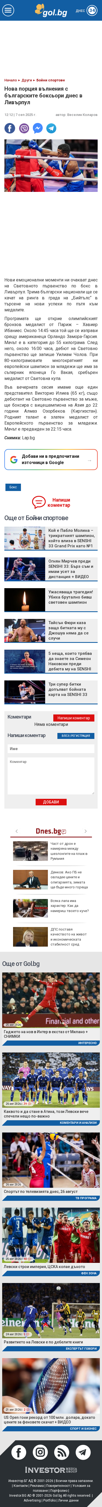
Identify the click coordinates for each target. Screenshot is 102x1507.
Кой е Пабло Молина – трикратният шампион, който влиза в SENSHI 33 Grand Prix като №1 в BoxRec (71, 541)
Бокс (13, 487)
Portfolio (49, 1500)
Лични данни (68, 1500)
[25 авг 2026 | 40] (51, 1235)
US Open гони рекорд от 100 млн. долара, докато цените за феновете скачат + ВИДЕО (49, 1419)
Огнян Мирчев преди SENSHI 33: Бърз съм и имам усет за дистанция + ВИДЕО (70, 569)
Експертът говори (81, 1349)
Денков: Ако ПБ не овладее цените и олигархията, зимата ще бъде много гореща (69, 879)
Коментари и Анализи (78, 1123)
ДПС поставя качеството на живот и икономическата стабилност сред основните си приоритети (50, 939)
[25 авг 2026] (51, 999)
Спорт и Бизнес (83, 1429)
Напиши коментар (59, 502)
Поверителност (58, 1486)
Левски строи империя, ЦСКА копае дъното (44, 1266)
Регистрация (80, 735)
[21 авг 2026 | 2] (51, 1385)
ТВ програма (86, 1198)
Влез (65, 735)
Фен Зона (89, 1273)
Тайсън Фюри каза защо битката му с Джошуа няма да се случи (68, 630)
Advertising (32, 1500)
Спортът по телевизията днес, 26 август (41, 1191)
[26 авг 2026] (51, 1159)
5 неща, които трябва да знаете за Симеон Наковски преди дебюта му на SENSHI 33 (70, 664)
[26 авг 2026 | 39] (51, 1079)
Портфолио (58, 1491)
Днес (85, 11)
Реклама (37, 1486)
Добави (51, 802)
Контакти (21, 1486)
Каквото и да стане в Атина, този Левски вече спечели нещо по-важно (46, 1113)
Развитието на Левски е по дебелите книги (43, 1342)
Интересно (87, 1043)
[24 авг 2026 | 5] (51, 1310)
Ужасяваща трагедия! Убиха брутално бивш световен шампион (70, 597)
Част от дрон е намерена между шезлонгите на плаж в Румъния (69, 851)
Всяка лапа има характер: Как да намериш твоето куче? (70, 906)
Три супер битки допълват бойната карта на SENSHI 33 (67, 689)
